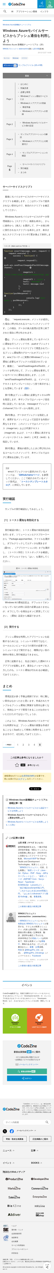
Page (10, 99)
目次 (27, 75)
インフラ (44, 11)
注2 (26, 388)
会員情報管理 (16, 1233)
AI (12, 11)
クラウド (24, 58)
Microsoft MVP (30, 858)
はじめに (24, 84)
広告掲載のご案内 (40, 1139)
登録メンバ (37, 938)
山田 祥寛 (36, 48)
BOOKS (35, 1162)
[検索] (5, 11)
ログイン (22, 779)
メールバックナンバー (28, 1064)
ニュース (7, 1150)
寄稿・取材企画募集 (14, 1139)
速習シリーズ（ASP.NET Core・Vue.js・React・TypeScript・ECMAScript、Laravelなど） (32, 880)
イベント (7, 1162)
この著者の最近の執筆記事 (29, 906)
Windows (15, 58)
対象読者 (24, 88)
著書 (32, 946)
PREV (9, 744)
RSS (20, 949)
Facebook (36, 955)
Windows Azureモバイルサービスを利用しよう (28, 821)
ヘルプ (13, 1226)
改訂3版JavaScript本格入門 (32, 887)
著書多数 (37, 896)
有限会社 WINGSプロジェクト (31, 923)
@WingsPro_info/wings (34, 952)
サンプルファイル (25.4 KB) (30, 65)
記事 (37, 946)
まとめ (23, 172)
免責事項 (14, 1237)
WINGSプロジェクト (29, 867)
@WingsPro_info (32, 949)
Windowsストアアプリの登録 (33, 103)
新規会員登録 (28, 1071)
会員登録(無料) (28, 775)
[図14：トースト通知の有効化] (27, 585)
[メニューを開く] (4, 4)
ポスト (36, 788)
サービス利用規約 (18, 1245)
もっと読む (10, 824)
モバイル (6, 58)
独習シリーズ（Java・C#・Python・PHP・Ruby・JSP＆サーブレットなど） (33, 873)
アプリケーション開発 (26, 11)
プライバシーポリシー (19, 1249)
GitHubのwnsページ (29, 474)
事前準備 (26, 107)
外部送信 (14, 1253)
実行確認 (24, 168)
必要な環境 (25, 92)
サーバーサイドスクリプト (34, 164)
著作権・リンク (17, 1229)
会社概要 (14, 1241)
